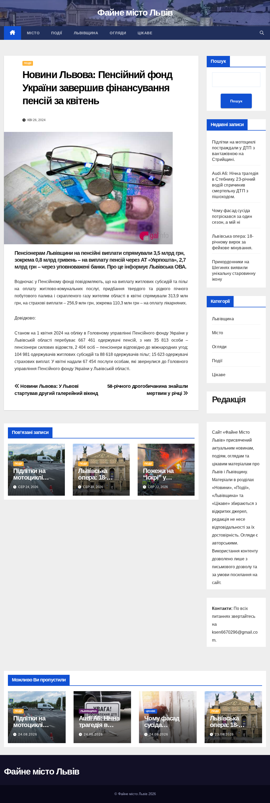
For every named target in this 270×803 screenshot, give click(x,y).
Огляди (118, 33)
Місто (33, 33)
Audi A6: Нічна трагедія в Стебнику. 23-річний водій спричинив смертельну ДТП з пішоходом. (235, 185)
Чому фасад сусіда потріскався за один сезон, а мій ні (232, 216)
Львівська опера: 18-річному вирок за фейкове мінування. (232, 242)
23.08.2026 (224, 734)
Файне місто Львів (134, 12)
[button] (262, 33)
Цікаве (145, 33)
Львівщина (86, 33)
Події (56, 33)
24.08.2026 (27, 734)
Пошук (218, 61)
